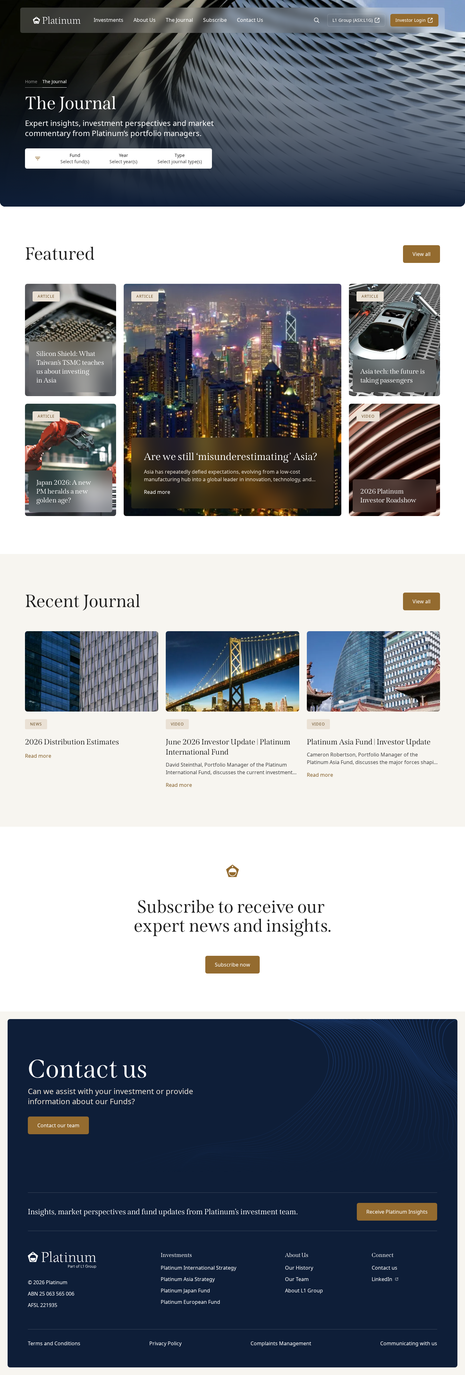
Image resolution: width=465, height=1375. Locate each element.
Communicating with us (408, 1343)
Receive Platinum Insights (397, 1211)
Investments (108, 19)
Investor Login (410, 20)
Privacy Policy (165, 1343)
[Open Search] (316, 20)
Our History (299, 1267)
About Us (144, 19)
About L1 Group (304, 1290)
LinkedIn (382, 1279)
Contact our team (58, 1125)
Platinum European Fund (190, 1301)
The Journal (179, 19)
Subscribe (215, 19)
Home (31, 81)
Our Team (297, 1279)
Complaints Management (281, 1343)
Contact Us (250, 19)
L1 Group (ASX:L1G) (352, 20)
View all (421, 254)
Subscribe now (232, 964)
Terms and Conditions (54, 1343)
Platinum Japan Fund (185, 1290)
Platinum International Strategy (198, 1267)
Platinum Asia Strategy (188, 1279)
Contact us (384, 1267)
